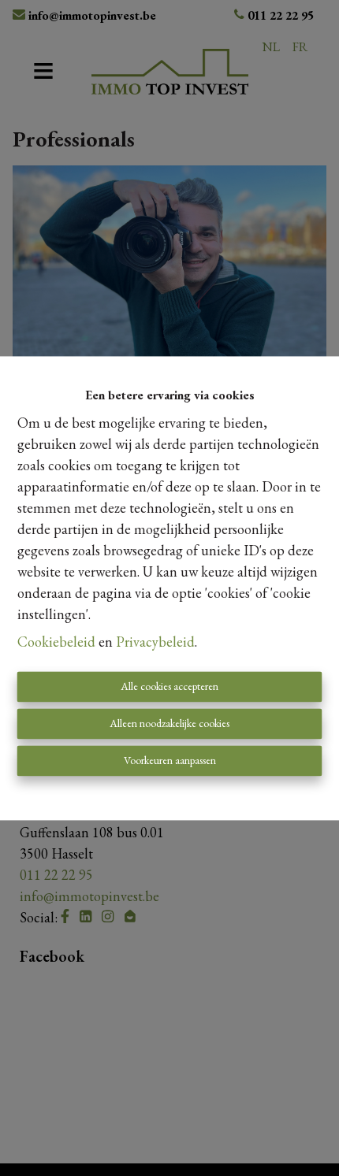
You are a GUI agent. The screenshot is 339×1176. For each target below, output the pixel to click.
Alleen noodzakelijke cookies (169, 723)
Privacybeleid (155, 642)
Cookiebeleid (56, 642)
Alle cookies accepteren (169, 686)
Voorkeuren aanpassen (170, 760)
